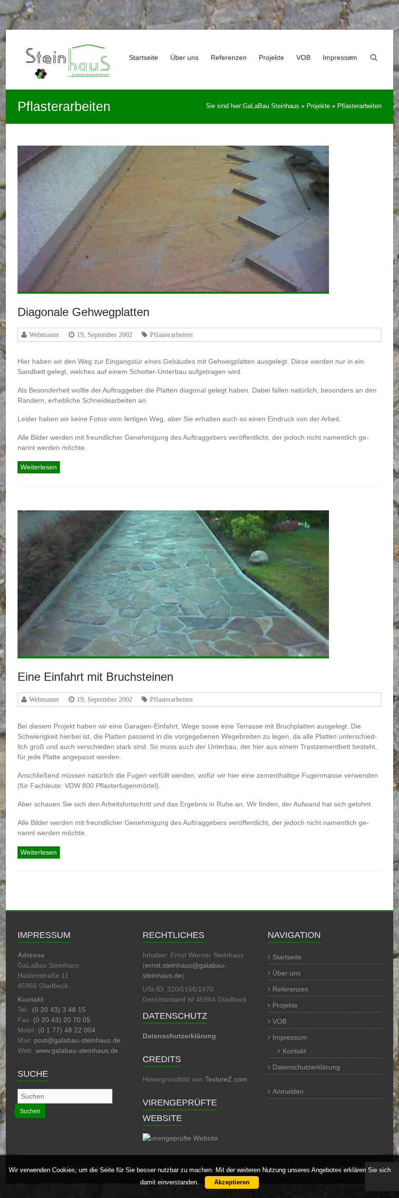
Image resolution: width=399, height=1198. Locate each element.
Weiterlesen (38, 467)
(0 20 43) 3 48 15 (59, 1009)
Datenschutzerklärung (306, 1067)
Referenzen (229, 57)
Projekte (271, 57)
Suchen (30, 1111)
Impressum (340, 57)
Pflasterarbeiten (171, 334)
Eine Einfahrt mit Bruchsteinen (95, 676)
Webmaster (44, 334)
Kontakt (294, 1051)
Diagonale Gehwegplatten (83, 311)
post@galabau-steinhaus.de (77, 1040)
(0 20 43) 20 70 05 (62, 1020)
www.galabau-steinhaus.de (77, 1050)
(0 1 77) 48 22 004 (66, 1030)
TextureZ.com (226, 1079)
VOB (303, 57)
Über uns (184, 57)
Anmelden (288, 1091)
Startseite (143, 57)
